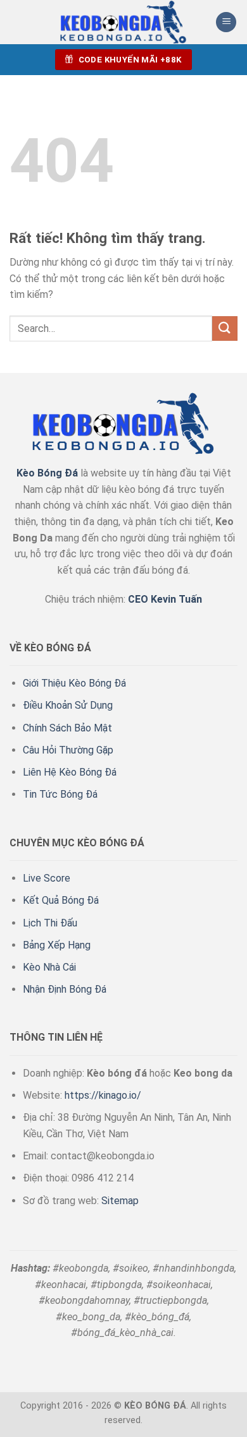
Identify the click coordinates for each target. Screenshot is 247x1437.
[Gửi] (225, 328)
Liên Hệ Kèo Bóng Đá (70, 772)
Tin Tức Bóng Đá (60, 794)
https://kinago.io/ (103, 1095)
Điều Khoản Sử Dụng (68, 705)
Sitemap (120, 1201)
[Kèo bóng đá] (123, 22)
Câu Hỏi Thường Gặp (68, 750)
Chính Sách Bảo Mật (67, 728)
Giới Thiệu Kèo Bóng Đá (74, 683)
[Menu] (226, 22)
